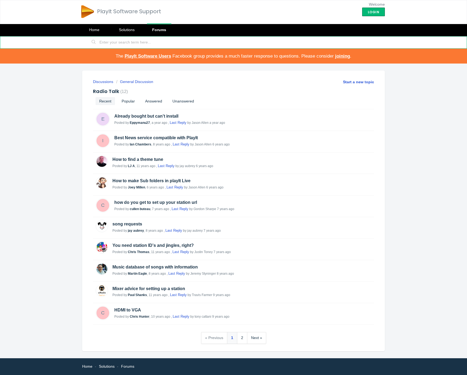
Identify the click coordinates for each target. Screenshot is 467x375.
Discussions (103, 81)
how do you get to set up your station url (155, 202)
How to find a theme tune (137, 159)
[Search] (94, 42)
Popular (128, 101)
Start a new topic (358, 82)
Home (94, 30)
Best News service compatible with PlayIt (156, 137)
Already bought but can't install (146, 116)
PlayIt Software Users (148, 56)
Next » (256, 338)
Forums (159, 30)
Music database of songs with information (155, 267)
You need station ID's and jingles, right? (153, 245)
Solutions (127, 30)
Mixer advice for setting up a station (148, 288)
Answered (153, 101)
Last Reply (178, 123)
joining (342, 56)
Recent (105, 101)
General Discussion (136, 81)
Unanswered (183, 101)
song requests (127, 224)
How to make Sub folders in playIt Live (151, 180)
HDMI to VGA (127, 310)
